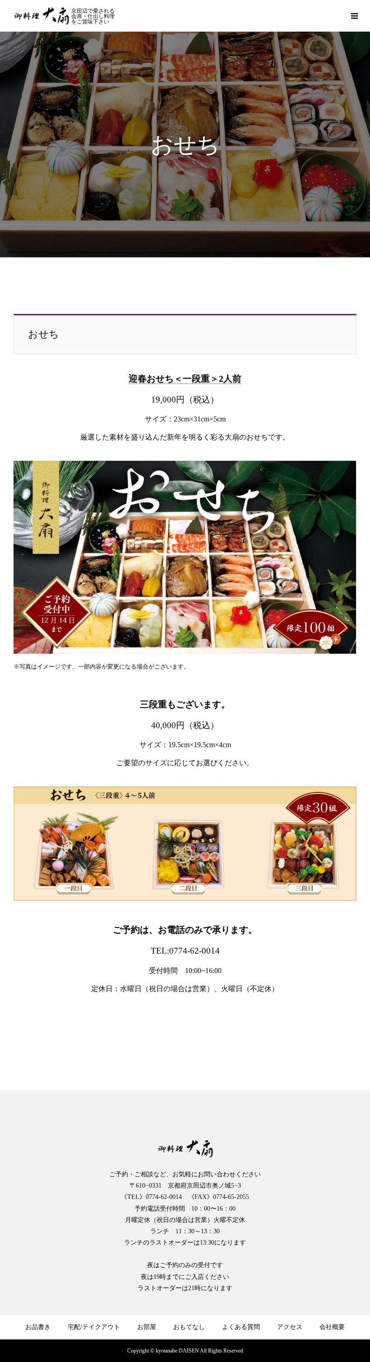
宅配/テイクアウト (94, 1327)
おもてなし (189, 1327)
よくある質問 (241, 1327)
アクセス (289, 1327)
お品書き (38, 1327)
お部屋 (146, 1327)
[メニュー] (354, 16)
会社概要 (332, 1327)
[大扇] (41, 16)
